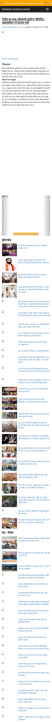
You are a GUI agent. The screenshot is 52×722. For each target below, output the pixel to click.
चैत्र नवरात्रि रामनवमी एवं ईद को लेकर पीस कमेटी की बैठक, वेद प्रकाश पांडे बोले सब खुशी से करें (34, 449)
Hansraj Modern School (26, 234)
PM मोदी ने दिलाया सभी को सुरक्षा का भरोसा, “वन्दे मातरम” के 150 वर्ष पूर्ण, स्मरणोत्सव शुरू (33, 521)
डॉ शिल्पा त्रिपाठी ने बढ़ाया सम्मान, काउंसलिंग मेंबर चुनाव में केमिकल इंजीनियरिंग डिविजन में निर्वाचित (33, 602)
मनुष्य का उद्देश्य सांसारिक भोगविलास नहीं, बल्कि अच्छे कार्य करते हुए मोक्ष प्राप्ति (32, 475)
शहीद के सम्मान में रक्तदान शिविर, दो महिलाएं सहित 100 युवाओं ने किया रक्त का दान (34, 539)
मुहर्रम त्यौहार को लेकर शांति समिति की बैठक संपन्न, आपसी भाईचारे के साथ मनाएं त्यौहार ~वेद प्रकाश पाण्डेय (34, 359)
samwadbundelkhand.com (12, 27)
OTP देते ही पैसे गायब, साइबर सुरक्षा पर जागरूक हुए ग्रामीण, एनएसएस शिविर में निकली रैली (33, 486)
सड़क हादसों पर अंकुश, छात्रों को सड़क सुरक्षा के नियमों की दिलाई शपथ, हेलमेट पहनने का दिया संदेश (34, 314)
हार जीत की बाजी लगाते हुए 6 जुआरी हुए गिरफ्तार (33, 351)
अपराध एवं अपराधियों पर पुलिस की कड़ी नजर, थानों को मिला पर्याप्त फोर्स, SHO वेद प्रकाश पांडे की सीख (33, 425)
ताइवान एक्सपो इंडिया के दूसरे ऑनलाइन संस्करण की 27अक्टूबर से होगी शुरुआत (33, 611)
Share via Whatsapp (10, 58)
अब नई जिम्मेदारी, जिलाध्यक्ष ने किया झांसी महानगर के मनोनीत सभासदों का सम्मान (34, 462)
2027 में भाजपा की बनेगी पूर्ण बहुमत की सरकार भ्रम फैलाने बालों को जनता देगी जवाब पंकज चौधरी (33, 369)
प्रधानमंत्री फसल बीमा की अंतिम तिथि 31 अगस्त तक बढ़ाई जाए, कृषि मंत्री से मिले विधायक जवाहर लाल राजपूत (33, 289)
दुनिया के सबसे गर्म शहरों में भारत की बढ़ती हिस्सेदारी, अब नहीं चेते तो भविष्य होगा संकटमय (32, 400)
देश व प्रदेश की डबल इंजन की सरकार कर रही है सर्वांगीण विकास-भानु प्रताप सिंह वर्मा (33, 334)
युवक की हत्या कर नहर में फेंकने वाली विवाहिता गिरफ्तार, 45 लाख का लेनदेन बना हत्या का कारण (33, 647)
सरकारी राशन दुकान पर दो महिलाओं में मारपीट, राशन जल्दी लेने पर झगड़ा (32, 665)
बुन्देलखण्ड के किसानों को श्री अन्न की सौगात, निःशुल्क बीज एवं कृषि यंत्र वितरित (32, 275)
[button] (5, 215)
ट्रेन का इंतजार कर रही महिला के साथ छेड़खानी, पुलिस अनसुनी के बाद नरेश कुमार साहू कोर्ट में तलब (34, 437)
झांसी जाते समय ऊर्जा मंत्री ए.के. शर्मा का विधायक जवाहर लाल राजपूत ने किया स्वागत (33, 325)
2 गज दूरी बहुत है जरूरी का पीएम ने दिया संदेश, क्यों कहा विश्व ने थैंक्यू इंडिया (33, 691)
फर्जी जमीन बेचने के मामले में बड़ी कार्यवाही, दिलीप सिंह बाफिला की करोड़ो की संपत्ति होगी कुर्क (33, 576)
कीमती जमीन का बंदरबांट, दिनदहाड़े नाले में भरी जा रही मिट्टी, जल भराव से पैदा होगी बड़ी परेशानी (33, 381)
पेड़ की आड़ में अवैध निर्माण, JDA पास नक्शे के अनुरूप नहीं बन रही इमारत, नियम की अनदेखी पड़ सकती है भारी (33, 500)
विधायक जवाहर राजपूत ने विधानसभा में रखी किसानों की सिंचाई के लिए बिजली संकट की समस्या (33, 261)
